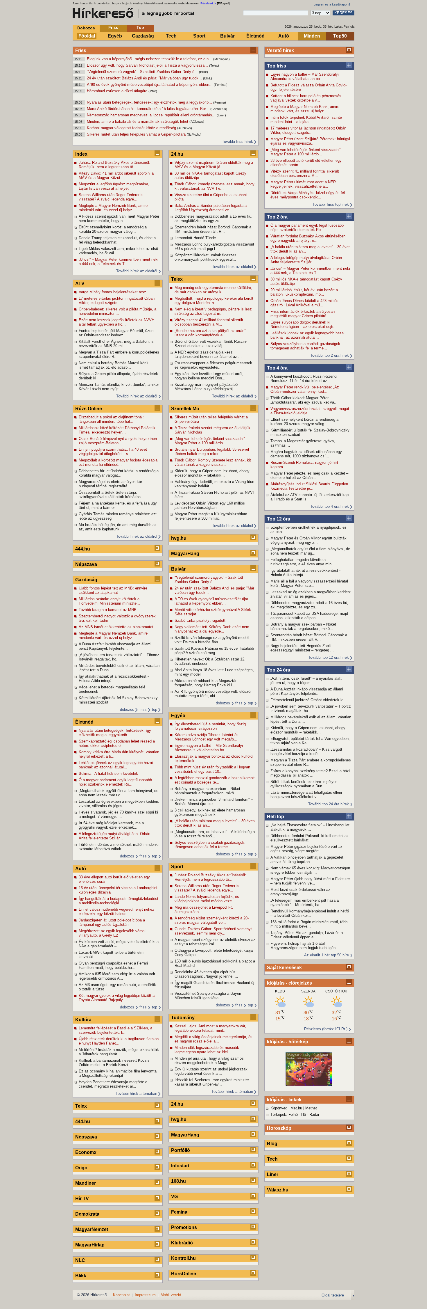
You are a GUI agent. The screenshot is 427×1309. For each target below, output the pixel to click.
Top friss (276, 65)
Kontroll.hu (183, 1258)
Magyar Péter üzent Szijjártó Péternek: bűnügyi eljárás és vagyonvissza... (310, 141)
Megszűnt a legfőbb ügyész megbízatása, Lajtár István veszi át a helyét (114, 186)
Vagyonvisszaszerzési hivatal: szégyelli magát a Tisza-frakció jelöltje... (309, 410)
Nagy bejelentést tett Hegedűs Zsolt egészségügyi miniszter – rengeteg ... (302, 648)
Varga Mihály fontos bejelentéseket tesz (112, 292)
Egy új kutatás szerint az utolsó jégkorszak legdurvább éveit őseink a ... (211, 1071)
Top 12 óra (278, 518)
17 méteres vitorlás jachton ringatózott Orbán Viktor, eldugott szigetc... (308, 130)
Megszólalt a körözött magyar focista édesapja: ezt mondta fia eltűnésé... (119, 462)
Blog (272, 1143)
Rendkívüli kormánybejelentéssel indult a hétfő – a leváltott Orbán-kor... (309, 913)
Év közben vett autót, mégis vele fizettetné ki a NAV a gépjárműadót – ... (119, 943)
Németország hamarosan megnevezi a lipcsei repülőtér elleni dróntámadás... (152, 115)
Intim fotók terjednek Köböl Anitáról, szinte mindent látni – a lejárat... (306, 119)
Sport (199, 35)
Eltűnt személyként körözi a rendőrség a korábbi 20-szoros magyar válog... (304, 421)
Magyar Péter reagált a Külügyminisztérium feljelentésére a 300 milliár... (211, 516)
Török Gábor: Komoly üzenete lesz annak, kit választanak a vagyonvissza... (213, 462)
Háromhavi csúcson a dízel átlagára (117, 91)
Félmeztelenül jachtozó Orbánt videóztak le (306, 700)
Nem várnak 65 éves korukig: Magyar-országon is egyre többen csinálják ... (310, 870)
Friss (113, 27)
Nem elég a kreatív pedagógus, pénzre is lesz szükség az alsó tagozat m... (213, 311)
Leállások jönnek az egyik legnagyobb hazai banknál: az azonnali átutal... (307, 335)
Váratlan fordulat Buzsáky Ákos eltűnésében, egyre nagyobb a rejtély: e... (308, 238)
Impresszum (145, 1295)
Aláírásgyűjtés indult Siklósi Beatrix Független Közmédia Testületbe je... (309, 486)
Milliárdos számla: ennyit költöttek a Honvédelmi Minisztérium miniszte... (109, 601)
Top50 (340, 35)
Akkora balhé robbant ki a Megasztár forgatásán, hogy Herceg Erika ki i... (205, 683)
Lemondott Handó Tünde (195, 238)
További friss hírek (237, 141)
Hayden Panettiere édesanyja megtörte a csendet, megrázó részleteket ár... (113, 1084)
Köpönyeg (278, 1108)
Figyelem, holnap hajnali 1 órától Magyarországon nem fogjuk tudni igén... (304, 945)
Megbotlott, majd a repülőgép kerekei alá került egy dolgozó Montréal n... (214, 300)
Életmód (255, 35)
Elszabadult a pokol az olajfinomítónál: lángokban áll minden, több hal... (111, 419)
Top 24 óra (278, 669)
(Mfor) (152, 91)
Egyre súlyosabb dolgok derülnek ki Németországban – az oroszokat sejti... (303, 324)
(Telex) (214, 65)
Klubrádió (182, 1242)
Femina (179, 1211)
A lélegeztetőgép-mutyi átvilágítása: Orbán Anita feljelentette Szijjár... (306, 259)
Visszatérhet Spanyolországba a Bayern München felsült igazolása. (208, 995)
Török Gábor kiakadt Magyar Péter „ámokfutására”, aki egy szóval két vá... (304, 400)
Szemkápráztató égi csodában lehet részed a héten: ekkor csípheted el (117, 743)
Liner (272, 1174)
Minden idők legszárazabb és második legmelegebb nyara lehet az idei (207, 1049)
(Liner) (221, 115)
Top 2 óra (277, 216)
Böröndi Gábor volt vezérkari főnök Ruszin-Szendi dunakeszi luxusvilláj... (211, 343)
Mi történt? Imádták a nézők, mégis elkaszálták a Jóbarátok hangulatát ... (119, 1051)
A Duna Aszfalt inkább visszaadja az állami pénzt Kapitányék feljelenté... (306, 691)
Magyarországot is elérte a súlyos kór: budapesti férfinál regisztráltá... (111, 483)
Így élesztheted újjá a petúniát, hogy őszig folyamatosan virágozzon (210, 726)
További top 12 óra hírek (328, 657)
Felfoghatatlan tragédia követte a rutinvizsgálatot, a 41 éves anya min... (302, 561)
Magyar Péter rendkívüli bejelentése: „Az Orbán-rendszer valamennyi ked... (304, 389)
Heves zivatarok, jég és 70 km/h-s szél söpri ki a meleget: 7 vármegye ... (118, 814)
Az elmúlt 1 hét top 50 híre (326, 955)
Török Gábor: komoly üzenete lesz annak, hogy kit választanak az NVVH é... (214, 186)
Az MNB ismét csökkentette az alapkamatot (116, 627)
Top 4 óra (277, 367)
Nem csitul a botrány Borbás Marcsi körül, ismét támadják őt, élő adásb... (114, 365)
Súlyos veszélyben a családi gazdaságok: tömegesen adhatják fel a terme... (305, 346)
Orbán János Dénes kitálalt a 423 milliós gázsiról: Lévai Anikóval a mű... (304, 303)
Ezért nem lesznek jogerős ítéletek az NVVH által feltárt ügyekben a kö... (116, 322)
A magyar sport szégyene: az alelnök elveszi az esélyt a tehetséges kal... (215, 941)
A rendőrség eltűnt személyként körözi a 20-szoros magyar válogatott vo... (212, 920)
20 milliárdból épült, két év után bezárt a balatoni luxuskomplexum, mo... (304, 292)
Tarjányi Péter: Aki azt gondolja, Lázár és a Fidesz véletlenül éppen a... (306, 934)
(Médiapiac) (221, 59)
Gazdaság (143, 35)
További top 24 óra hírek (328, 804)
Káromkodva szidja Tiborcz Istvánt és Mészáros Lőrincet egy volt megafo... (206, 737)
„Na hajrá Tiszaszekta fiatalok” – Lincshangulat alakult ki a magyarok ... (309, 827)
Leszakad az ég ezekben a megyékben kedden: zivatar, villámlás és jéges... (310, 594)
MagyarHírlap (90, 1244)
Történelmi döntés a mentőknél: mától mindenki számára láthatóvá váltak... (119, 846)
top (154, 709)
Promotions (184, 1227)
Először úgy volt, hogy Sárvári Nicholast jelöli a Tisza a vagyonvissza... (148, 65)
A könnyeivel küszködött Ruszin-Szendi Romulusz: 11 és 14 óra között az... (303, 378)
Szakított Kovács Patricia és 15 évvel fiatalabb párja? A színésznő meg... (214, 650)
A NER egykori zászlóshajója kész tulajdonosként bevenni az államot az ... (208, 354)
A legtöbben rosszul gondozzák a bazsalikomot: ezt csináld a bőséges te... (215, 780)
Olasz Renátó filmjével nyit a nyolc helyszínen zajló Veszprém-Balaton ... (118, 440)
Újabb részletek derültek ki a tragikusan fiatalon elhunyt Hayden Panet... (119, 1041)
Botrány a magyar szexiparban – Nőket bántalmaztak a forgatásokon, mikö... (303, 626)
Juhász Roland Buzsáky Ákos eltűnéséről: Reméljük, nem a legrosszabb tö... (114, 164)
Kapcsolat (121, 1295)
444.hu (82, 548)
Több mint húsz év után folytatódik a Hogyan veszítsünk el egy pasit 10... (212, 769)
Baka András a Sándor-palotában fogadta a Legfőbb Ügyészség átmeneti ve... (211, 207)
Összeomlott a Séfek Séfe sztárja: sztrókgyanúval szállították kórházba (110, 494)
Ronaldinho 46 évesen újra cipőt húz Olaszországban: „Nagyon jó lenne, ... (206, 974)
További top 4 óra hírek (329, 506)
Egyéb (115, 35)
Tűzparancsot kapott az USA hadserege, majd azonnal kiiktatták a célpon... (309, 615)
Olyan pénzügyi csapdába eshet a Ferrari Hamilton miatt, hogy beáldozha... (113, 965)
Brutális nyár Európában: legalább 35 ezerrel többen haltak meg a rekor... (212, 451)
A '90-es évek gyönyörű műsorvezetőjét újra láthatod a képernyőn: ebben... (150, 84)
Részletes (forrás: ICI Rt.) (325, 1029)
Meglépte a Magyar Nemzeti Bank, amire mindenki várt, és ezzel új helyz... (304, 108)
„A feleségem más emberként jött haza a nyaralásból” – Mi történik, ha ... (304, 902)
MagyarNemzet (91, 1229)
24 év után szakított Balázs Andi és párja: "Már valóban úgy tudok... (145, 78)
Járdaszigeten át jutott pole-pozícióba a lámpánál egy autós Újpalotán (112, 922)
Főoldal (86, 35)
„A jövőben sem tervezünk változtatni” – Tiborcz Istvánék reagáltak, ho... (310, 708)
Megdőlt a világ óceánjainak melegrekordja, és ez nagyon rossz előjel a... (213, 1039)
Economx (85, 1152)
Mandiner (85, 1183)
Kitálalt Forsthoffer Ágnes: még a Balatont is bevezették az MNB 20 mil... (116, 343)
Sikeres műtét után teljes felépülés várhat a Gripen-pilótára (137, 134)
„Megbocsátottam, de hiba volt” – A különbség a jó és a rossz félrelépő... (215, 834)
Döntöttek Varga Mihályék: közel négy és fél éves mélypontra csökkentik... (307, 195)
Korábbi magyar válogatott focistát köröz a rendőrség (132, 128)
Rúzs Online (88, 408)
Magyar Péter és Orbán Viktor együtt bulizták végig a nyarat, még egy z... (308, 540)
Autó (283, 35)
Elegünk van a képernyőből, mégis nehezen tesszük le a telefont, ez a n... (150, 59)
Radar (314, 1114)
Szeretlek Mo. (185, 408)
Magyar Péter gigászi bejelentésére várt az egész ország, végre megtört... (306, 848)
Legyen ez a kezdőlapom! (332, 4)
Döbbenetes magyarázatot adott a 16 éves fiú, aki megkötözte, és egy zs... (309, 605)
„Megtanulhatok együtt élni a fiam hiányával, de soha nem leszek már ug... (310, 551)
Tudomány (183, 1017)
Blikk (80, 1275)
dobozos (127, 709)
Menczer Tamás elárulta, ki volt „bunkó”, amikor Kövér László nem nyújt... (119, 386)
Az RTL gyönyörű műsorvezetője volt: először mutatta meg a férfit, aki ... (213, 693)
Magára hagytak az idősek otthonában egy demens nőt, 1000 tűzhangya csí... (306, 454)
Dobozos (86, 28)
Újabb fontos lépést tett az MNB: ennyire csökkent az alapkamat (113, 590)
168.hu (178, 1181)
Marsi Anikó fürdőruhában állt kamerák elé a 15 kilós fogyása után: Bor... (148, 108)
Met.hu (296, 1108)
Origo (81, 1167)
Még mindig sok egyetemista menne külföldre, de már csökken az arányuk (213, 289)
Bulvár (227, 35)
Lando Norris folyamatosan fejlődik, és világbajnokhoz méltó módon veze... (207, 898)
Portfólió (180, 1150)
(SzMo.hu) (194, 134)
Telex (81, 1106)
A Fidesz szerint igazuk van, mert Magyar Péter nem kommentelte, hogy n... (119, 218)
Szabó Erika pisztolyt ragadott (200, 620)
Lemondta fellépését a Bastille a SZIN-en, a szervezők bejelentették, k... (115, 1030)
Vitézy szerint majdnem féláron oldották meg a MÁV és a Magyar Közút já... (214, 164)
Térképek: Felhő (284, 1114)
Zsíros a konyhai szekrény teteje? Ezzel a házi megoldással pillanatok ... (310, 773)
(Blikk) (203, 72)
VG (174, 1196)
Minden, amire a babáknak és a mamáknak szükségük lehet (138, 121)
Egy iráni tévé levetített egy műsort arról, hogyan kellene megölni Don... (209, 376)
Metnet (311, 1108)
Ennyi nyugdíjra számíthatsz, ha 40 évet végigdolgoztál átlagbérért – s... (113, 451)
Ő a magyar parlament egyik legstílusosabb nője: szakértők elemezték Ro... (307, 227)
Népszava (86, 564)
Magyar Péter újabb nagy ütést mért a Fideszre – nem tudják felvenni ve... (310, 881)
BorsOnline (183, 1273)
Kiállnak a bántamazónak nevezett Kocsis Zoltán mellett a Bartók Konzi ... (114, 1062)
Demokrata (87, 1214)
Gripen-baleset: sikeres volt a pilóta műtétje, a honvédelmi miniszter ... (117, 311)
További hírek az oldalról (136, 271)
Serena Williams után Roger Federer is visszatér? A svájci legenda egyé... (111, 197)
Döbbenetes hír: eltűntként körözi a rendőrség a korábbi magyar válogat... (119, 473)
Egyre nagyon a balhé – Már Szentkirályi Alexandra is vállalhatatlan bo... (304, 76)
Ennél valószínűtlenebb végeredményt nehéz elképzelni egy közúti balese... (116, 911)
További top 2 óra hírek (329, 355)
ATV (80, 283)
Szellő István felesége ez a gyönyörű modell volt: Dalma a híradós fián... (212, 639)
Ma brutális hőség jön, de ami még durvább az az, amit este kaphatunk (118, 527)
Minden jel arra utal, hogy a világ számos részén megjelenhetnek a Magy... (209, 1060)
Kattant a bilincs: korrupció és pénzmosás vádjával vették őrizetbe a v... (305, 98)
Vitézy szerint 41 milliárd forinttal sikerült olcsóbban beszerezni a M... (304, 173)
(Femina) (219, 102)
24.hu (177, 154)
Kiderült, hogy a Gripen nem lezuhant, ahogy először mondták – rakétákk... (307, 730)
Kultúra (83, 1019)
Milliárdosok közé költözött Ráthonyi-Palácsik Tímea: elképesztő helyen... (117, 430)
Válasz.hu (277, 1189)
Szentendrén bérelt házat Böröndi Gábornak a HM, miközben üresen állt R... (308, 637)
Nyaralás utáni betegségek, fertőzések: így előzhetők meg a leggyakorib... (150, 102)
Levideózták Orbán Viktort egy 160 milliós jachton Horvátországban (210, 505)
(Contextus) (218, 109)
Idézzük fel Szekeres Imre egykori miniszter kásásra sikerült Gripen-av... (212, 1082)
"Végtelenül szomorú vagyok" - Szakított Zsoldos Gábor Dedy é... (143, 72)
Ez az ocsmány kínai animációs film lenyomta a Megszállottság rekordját (118, 1073)
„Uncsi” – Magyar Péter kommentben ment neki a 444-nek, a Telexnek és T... (310, 270)
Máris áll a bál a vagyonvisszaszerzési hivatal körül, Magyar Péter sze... (309, 583)
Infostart (180, 1165)
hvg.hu (178, 538)
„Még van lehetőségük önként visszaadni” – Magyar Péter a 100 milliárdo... (307, 152)
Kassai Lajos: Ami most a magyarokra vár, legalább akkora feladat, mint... (210, 1028)
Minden (312, 35)
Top (140, 27)
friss (143, 709)
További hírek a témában (136, 1093)
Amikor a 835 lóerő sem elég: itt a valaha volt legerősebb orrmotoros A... (117, 976)
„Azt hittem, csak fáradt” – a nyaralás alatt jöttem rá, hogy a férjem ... (306, 680)
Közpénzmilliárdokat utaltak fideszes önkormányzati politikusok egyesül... (205, 257)
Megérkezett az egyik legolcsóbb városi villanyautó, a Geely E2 (112, 933)
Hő (303, 1114)
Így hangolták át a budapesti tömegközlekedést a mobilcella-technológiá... (118, 900)
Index (81, 154)
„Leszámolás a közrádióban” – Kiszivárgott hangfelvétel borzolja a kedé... (306, 751)
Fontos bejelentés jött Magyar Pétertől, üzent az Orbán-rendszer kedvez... (117, 332)
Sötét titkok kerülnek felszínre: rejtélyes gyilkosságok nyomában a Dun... (304, 783)
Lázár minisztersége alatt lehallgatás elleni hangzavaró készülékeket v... (306, 794)
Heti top (275, 816)
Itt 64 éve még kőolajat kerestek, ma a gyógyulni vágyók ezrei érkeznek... (111, 825)
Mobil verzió (171, 1295)
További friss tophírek (331, 204)
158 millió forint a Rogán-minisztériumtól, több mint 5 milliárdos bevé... (308, 924)
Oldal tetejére (333, 1295)
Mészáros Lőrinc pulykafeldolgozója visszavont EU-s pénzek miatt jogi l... (214, 246)
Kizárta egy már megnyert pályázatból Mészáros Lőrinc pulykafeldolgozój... (206, 386)
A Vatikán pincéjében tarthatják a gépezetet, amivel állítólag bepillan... (307, 859)
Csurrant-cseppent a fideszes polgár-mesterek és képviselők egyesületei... (213, 365)
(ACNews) (196, 121)
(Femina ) (220, 84)
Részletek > (208, 3)
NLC (80, 1260)
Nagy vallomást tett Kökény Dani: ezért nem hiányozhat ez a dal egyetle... (212, 629)
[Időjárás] (309, 1084)
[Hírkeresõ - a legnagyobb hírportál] (134, 13)
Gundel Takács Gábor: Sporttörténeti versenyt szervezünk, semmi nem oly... (213, 931)
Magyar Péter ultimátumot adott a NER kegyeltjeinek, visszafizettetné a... (303, 184)
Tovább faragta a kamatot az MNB (108, 610)
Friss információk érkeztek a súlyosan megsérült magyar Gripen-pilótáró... (302, 313)
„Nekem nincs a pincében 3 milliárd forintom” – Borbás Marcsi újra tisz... (214, 801)
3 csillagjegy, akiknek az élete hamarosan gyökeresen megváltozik (210, 812)
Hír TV (82, 1198)
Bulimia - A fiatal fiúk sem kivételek (108, 773)
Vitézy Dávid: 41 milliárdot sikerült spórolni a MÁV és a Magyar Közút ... (116, 175)
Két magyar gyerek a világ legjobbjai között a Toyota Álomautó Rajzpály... (117, 997)
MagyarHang (185, 553)
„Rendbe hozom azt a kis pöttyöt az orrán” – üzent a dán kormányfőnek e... (212, 332)
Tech (171, 35)
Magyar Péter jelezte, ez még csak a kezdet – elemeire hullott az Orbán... (309, 475)
